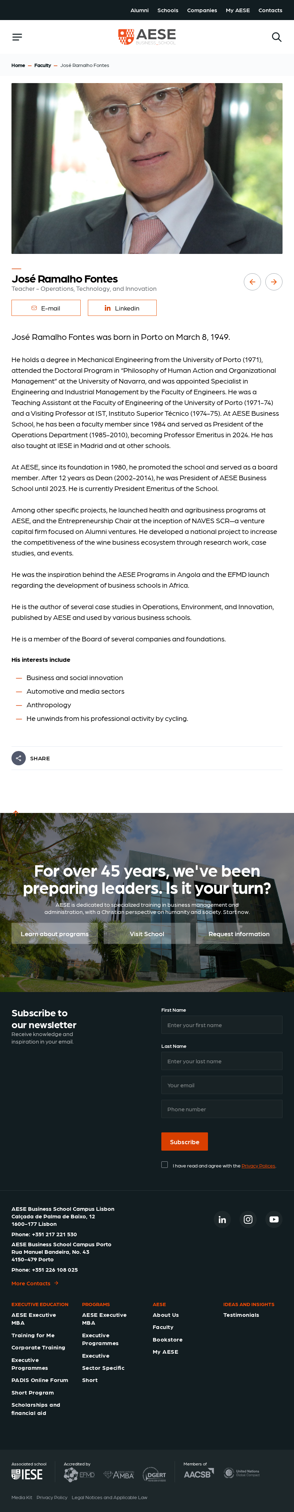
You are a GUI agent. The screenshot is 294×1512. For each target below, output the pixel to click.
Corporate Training (38, 1347)
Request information (239, 933)
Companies (202, 9)
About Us (166, 1314)
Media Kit (21, 1497)
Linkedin (127, 308)
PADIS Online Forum (39, 1379)
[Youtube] (274, 1219)
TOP (17, 821)
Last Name (173, 1046)
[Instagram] (248, 1219)
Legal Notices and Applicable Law (109, 1497)
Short (90, 1379)
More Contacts (31, 1283)
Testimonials (241, 1314)
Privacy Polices (258, 1165)
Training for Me (32, 1335)
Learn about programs (55, 933)
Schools (168, 9)
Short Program (32, 1392)
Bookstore (167, 1339)
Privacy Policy (52, 1497)
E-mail (50, 308)
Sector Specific (103, 1367)
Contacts (271, 9)
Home (18, 64)
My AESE (238, 9)
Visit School (147, 933)
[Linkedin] (222, 1219)
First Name (173, 1009)
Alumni (140, 9)
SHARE (40, 758)
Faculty (42, 64)
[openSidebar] (17, 37)
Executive (95, 1355)
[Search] (277, 37)
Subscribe (184, 1141)
